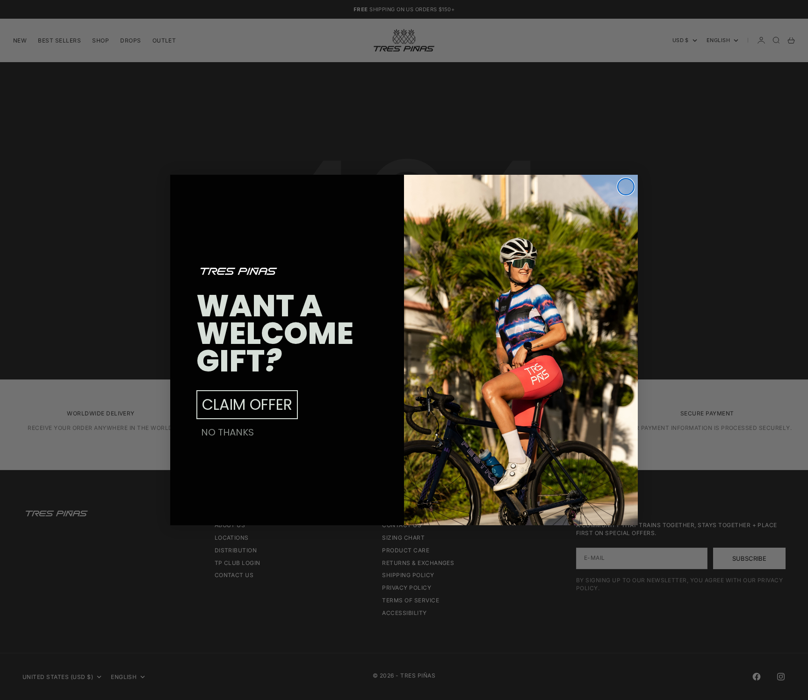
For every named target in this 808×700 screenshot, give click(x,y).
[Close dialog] (626, 187)
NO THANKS (227, 432)
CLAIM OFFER (247, 404)
